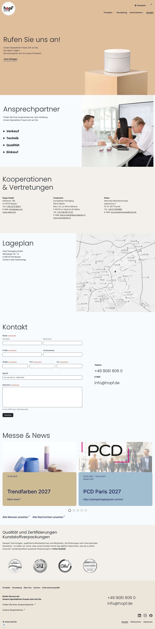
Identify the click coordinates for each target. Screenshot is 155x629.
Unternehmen (48, 350)
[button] (69, 510)
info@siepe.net (16, 209)
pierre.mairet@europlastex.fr (73, 215)
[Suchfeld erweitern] (151, 5)
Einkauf (12, 152)
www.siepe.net (9, 212)
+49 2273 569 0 (13, 206)
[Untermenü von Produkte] (113, 12)
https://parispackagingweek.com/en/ (103, 499)
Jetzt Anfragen (10, 59)
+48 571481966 (115, 209)
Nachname (47, 339)
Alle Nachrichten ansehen (47, 517)
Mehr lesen (13, 499)
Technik (12, 138)
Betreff (5, 373)
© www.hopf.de (10, 622)
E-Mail (9, 350)
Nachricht (11, 385)
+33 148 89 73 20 (65, 212)
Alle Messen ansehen (15, 517)
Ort (62, 362)
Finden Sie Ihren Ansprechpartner (18, 604)
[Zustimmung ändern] (4, 625)
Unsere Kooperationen (13, 610)
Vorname (6, 339)
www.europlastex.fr (62, 218)
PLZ (36, 362)
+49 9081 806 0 (108, 371)
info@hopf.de (107, 383)
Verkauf (12, 131)
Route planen (86, 308)
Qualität (12, 145)
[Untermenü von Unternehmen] (143, 12)
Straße (10, 362)
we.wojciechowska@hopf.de (123, 212)
